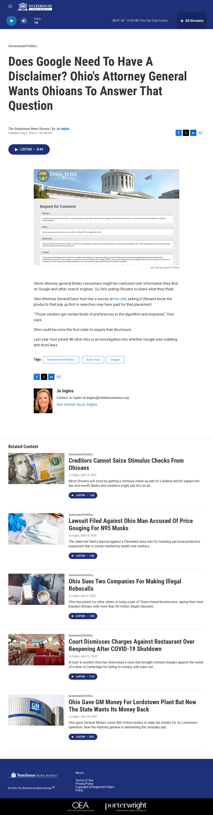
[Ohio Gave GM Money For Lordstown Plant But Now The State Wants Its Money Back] (36, 710)
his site (120, 299)
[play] (11, 20)
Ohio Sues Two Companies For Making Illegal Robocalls (125, 585)
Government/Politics (22, 46)
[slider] (30, 20)
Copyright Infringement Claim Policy (95, 788)
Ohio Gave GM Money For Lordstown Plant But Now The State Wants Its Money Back (132, 705)
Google (115, 359)
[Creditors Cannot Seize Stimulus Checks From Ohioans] (36, 468)
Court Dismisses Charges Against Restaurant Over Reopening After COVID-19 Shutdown (131, 645)
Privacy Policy (84, 783)
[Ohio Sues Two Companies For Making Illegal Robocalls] (36, 589)
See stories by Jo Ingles (77, 404)
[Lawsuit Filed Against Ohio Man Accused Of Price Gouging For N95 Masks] (36, 528)
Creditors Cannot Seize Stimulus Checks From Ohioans (126, 464)
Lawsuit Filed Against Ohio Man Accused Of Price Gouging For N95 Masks (131, 524)
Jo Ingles (62, 129)
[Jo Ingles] (43, 400)
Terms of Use (84, 780)
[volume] (23, 21)
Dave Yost (93, 359)
